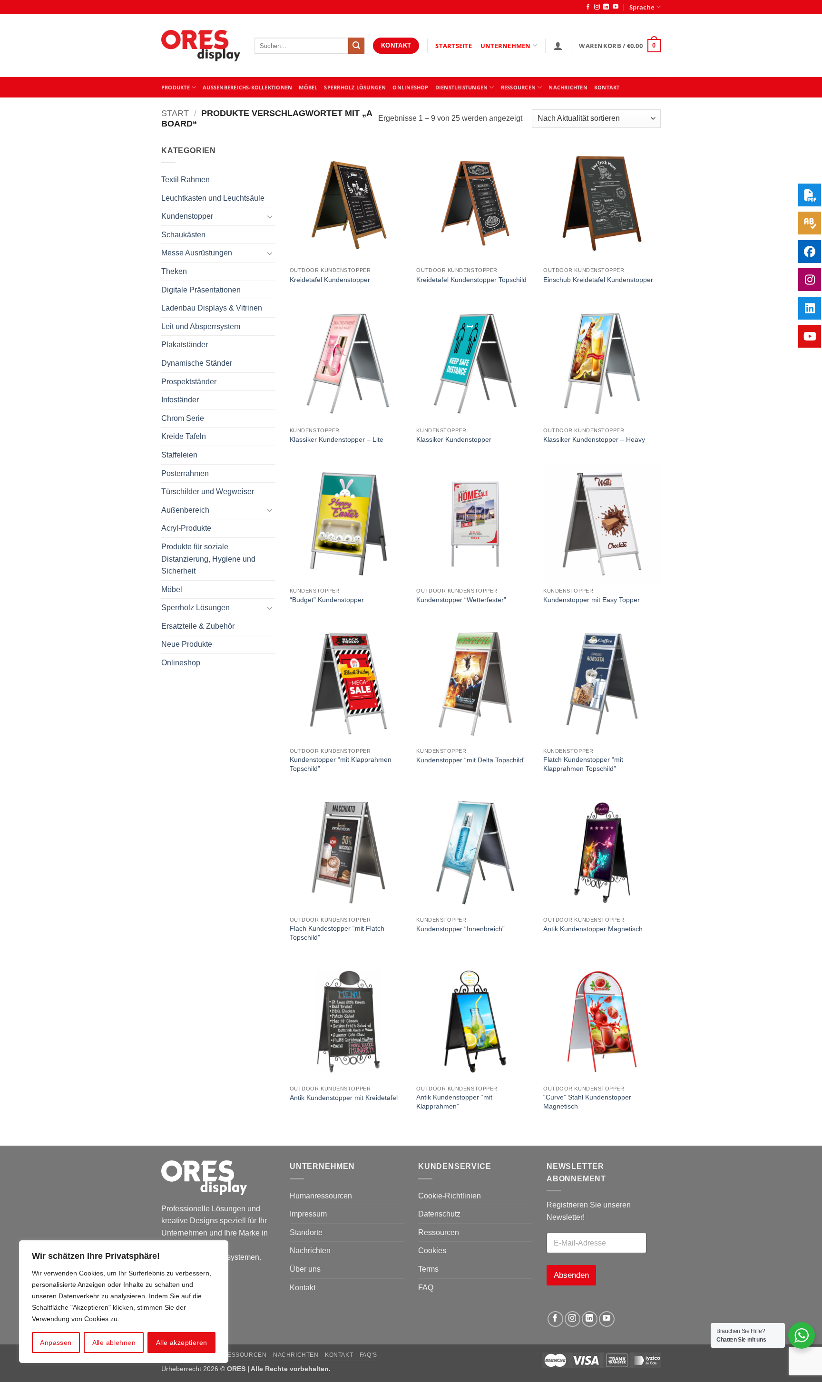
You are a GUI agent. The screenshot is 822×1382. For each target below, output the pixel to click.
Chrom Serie (182, 418)
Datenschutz (439, 1214)
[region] (123, 1301)
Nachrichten (567, 87)
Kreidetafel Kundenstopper (330, 279)
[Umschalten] (269, 216)
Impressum (308, 1214)
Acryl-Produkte (186, 528)
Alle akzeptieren (181, 1342)
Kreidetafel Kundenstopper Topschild (471, 279)
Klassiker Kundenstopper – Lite (336, 439)
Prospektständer (188, 382)
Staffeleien (179, 455)
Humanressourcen (321, 1196)
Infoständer (180, 400)
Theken (174, 271)
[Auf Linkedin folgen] (606, 7)
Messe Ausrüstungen (196, 253)
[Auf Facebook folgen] (588, 7)
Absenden (571, 1275)
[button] (558, 45)
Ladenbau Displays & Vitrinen (211, 308)
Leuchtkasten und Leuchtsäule (212, 198)
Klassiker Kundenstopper (453, 439)
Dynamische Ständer (196, 363)
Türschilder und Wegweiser (207, 491)
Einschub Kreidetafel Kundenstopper (598, 279)
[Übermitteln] (356, 46)
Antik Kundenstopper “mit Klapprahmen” (454, 1101)
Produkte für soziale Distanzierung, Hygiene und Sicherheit (208, 559)
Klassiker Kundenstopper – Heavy (594, 439)
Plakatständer (184, 345)
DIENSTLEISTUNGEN (461, 87)
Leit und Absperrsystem (200, 326)
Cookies (432, 1250)
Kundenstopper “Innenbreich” (460, 929)
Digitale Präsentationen (201, 290)
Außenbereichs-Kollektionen (247, 87)
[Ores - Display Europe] (200, 46)
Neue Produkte (186, 644)
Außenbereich (185, 510)
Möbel (171, 589)
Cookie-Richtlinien (449, 1196)
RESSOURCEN (518, 87)
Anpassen (55, 1342)
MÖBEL (308, 87)
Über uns (305, 1269)
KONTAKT (607, 87)
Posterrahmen (185, 473)
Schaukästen (183, 235)
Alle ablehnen (114, 1342)
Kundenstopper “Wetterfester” (461, 599)
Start (175, 113)
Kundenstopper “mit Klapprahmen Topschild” (340, 764)
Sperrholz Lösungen (355, 87)
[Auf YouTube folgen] (615, 7)
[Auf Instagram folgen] (597, 7)
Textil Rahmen (185, 179)
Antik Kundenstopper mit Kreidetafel (344, 1097)
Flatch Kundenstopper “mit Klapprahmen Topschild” (583, 764)
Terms (428, 1269)
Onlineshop (410, 87)
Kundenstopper (187, 216)
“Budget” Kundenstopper (327, 599)
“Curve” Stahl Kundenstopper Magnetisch (587, 1101)
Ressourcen (438, 1232)
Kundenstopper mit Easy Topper (591, 599)
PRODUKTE (175, 87)
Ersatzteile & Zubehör (198, 626)
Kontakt (302, 1288)
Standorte (306, 1232)
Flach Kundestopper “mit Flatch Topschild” (337, 933)
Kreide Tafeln (183, 436)
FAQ (425, 1288)
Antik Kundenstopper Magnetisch (593, 929)
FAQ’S (368, 1355)
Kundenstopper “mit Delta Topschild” (471, 760)
